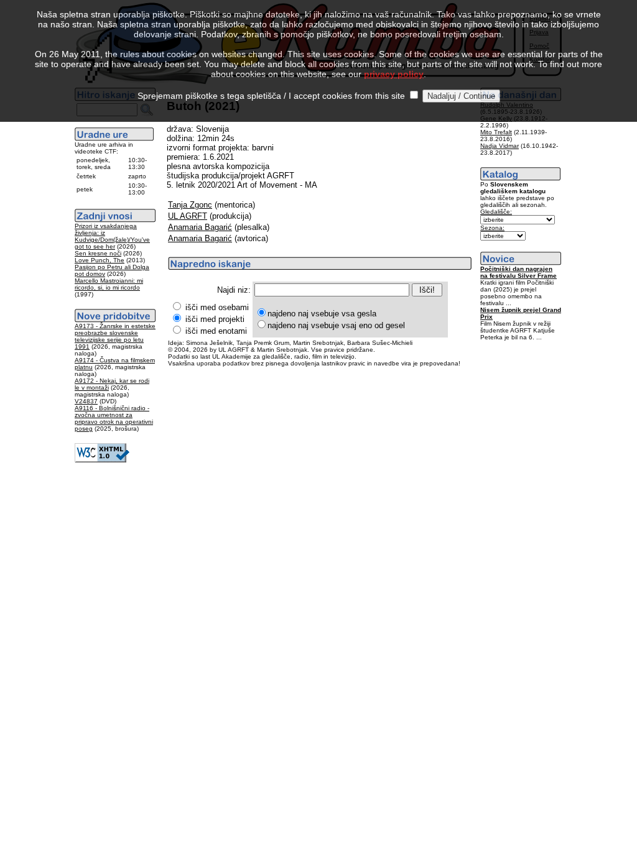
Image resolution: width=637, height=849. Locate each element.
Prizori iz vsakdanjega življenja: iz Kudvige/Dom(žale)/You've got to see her (112, 236)
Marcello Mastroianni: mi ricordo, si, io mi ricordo (109, 284)
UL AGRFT (187, 216)
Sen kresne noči (98, 253)
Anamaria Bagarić (200, 227)
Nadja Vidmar (499, 145)
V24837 (86, 401)
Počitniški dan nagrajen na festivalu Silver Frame (518, 272)
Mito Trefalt (496, 132)
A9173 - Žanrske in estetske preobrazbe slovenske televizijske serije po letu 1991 (115, 336)
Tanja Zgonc (190, 204)
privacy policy (394, 74)
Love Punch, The (99, 260)
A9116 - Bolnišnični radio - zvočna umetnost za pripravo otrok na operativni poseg (114, 418)
